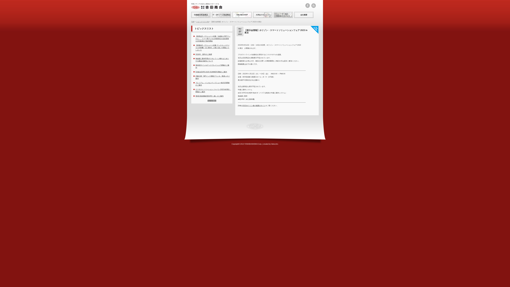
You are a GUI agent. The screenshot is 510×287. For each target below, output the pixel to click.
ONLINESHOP (242, 15)
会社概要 (303, 15)
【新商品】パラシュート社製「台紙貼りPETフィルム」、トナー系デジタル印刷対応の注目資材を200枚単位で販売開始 (213, 38)
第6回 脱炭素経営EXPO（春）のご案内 (210, 96)
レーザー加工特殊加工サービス (283, 15)
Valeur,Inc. (275, 144)
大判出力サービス (263, 15)
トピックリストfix (202, 22)
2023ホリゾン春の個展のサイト (254, 106)
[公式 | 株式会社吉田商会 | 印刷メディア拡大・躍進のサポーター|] (206, 7)
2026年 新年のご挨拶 (204, 54)
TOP (192, 22)
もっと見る (212, 101)
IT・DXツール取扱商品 (221, 15)
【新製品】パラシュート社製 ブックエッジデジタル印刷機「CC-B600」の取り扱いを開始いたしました (212, 47)
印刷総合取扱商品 (201, 15)
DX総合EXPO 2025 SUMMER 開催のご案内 (211, 72)
